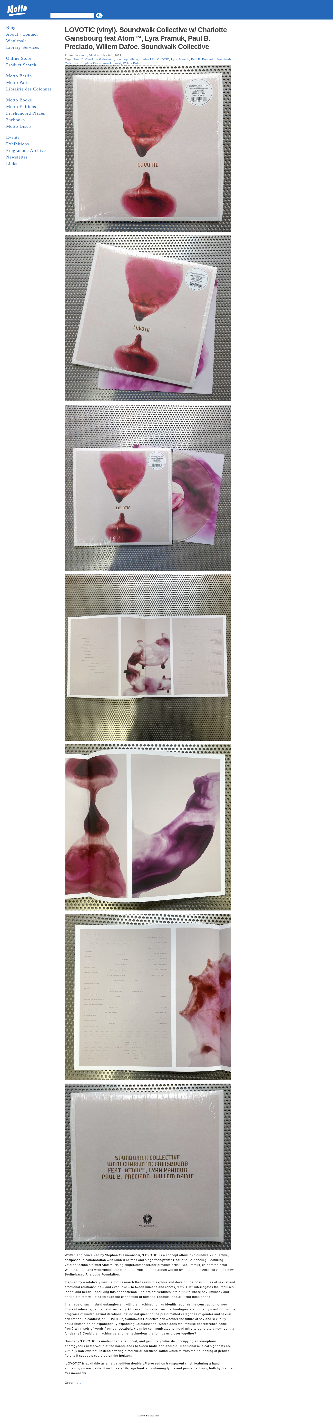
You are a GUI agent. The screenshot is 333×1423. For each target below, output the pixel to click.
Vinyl (92, 55)
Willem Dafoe (132, 63)
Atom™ (78, 59)
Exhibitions (17, 143)
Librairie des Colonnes (29, 89)
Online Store (18, 58)
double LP (147, 59)
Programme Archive (26, 150)
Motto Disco (18, 126)
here (78, 1382)
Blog (11, 27)
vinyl (118, 63)
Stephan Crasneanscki (97, 63)
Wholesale (16, 40)
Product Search (21, 64)
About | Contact (22, 34)
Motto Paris (17, 82)
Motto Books (19, 100)
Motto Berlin (19, 75)
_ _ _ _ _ (15, 170)
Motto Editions (21, 106)
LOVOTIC (162, 59)
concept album (128, 59)
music (83, 55)
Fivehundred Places (25, 113)
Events (13, 137)
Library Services (22, 47)
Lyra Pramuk (180, 59)
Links (11, 163)
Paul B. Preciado (203, 59)
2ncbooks (15, 119)
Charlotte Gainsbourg (100, 59)
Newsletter (17, 157)
